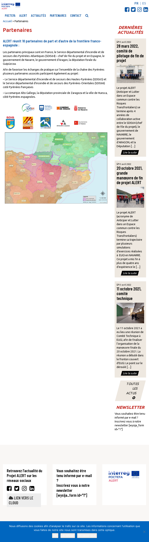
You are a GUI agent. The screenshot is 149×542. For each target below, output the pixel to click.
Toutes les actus (132, 388)
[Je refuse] (144, 532)
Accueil (7, 21)
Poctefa (10, 15)
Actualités (38, 15)
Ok (55, 535)
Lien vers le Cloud (21, 500)
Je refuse (68, 535)
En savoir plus (87, 535)
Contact (75, 15)
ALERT (23, 15)
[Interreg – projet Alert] (11, 6)
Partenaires (58, 15)
